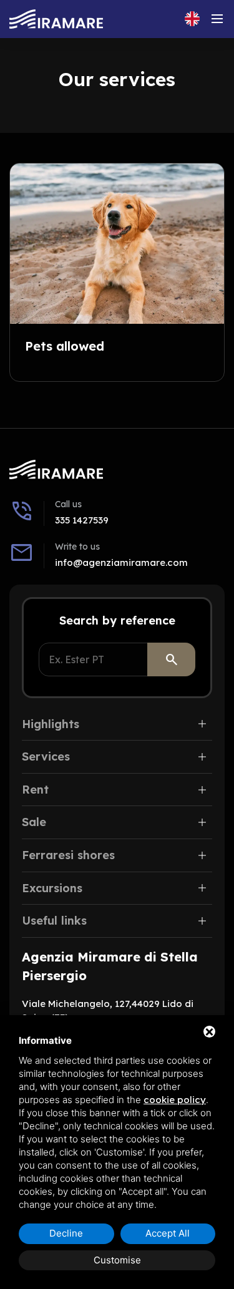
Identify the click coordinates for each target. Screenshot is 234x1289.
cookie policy (175, 1100)
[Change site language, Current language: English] (192, 18)
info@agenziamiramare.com (121, 562)
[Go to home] (56, 19)
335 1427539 (82, 520)
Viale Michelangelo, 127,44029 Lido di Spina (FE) (107, 1011)
